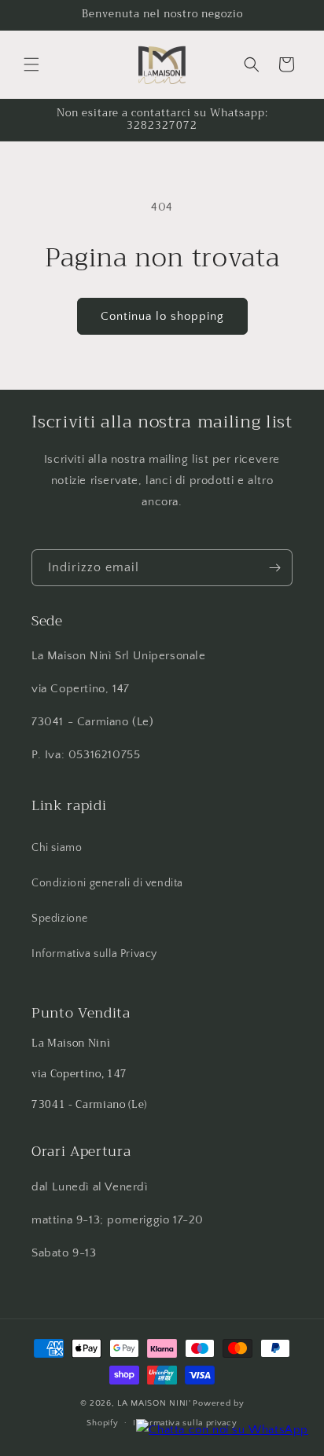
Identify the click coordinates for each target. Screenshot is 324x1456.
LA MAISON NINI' (154, 1403)
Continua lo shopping (162, 316)
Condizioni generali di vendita (107, 883)
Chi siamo (56, 848)
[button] (31, 64)
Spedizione (59, 918)
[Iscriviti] (274, 567)
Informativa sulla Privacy (94, 954)
